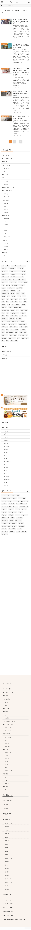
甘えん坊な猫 (7, 479)
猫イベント (5, 318)
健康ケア (13, 290)
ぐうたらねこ (12, 268)
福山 (3, 329)
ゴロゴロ (11, 509)
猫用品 (5, 240)
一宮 (11, 282)
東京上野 (4, 307)
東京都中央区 (17, 307)
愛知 (20, 302)
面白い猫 (6, 485)
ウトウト (4, 509)
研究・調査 (6, 212)
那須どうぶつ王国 (23, 335)
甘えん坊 (4, 529)
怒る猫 (11, 520)
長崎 (18, 338)
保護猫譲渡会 (5, 290)
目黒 (21, 327)
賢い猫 (5, 482)
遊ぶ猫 (18, 531)
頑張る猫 (24, 531)
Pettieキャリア (8, 915)
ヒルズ (24, 274)
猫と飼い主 (6, 464)
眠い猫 (19, 529)
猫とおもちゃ (7, 443)
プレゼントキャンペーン (17, 276)
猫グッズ (6, 249)
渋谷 (16, 315)
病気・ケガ (6, 194)
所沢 (25, 302)
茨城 (21, 332)
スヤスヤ (17, 509)
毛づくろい (18, 520)
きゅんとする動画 (6, 501)
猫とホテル (6, 168)
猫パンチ (14, 526)
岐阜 (20, 299)
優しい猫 (4, 515)
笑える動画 (5, 531)
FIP (3, 265)
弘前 (12, 302)
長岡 (14, 338)
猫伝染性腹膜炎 (23, 324)
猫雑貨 (5, 252)
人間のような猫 (13, 512)
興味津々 (12, 531)
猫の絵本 (4, 324)
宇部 (24, 296)
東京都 (10, 307)
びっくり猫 (11, 503)
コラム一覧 (6, 155)
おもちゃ (6, 246)
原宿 (23, 293)
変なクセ (17, 515)
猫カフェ (6, 171)
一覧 (27, 261)
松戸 (17, 310)
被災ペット (5, 335)
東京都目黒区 (5, 310)
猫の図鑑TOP (7, 351)
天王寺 (19, 296)
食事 (5, 234)
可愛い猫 (6, 434)
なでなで (4, 503)
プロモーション (7, 158)
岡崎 (25, 299)
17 (21, 142)
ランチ (24, 279)
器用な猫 (11, 515)
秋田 (12, 329)
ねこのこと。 (5, 274)
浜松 (12, 315)
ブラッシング (5, 276)
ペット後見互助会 (6, 279)
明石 (13, 304)
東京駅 (12, 310)
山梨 (16, 299)
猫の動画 (5, 428)
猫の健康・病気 (7, 190)
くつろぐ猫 (16, 501)
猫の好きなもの (6, 526)
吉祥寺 (3, 296)
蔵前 (25, 332)
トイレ (5, 227)
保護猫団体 (19, 288)
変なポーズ (25, 515)
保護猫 (5, 162)
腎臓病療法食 (9, 332)
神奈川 (25, 327)
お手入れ (6, 224)
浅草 (7, 315)
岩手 (3, 302)
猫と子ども (6, 452)
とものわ (23, 271)
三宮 (15, 282)
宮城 (3, 299)
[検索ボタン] (29, 2)
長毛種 (5, 358)
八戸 (18, 290)
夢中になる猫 (5, 517)
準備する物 (6, 218)
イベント (6, 181)
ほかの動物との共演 (21, 503)
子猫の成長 (5, 520)
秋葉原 (16, 329)
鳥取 (16, 340)
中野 (3, 285)
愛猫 (16, 302)
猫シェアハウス (6, 321)
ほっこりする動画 (6, 506)
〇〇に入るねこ (6, 495)
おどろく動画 (15, 495)
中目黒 (25, 282)
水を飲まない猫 (15, 313)
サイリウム (20, 268)
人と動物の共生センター (18, 285)
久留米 (8, 285)
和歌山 (13, 296)
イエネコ (13, 265)
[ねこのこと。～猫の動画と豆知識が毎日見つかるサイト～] (15, 2)
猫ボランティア (13, 324)
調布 (11, 335)
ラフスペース (16, 279)
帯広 (7, 302)
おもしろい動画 (6, 498)
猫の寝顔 (6, 467)
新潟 (8, 304)
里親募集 (4, 338)
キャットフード (8, 243)
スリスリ (24, 509)
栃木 (26, 310)
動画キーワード (6, 491)
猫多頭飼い (21, 526)
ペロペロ (4, 512)
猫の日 (22, 321)
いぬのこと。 (21, 265)
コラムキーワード (7, 261)
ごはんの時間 (24, 501)
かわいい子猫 (7, 431)
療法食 (15, 327)
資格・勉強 (6, 203)
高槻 (7, 340)
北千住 (18, 293)
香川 (27, 338)
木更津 (23, 304)
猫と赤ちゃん (7, 461)
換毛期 (3, 304)
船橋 (16, 332)
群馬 (3, 332)
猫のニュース (7, 178)
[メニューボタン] (2, 2)
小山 (7, 299)
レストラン (5, 282)
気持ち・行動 (7, 237)
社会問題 (6, 184)
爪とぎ (21, 315)
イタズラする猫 (24, 506)
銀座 (10, 338)
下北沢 (20, 282)
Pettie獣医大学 (8, 911)
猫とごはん (6, 446)
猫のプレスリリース (8, 187)
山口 (12, 299)
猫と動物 (6, 449)
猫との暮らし (7, 174)
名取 (8, 296)
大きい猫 (6, 437)
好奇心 (12, 517)
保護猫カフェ (10, 288)
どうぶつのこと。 (14, 271)
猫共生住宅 (5, 327)
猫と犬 (5, 455)
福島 (7, 329)
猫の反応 (21, 523)
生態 (5, 206)
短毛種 (5, 355)
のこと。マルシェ (15, 274)
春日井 (18, 304)
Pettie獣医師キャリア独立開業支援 (14, 919)
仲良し (20, 512)
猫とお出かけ (7, 165)
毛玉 (7, 313)
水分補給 (23, 313)
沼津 (3, 315)
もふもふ (15, 506)
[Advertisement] (15, 375)
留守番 (5, 231)
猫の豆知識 (6, 200)
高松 (3, 340)
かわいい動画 (22, 498)
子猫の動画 (19, 517)
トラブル (6, 209)
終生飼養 (22, 329)
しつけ (5, 221)
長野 (23, 338)
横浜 (3, 313)
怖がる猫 (6, 440)
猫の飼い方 (6, 215)
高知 (12, 340)
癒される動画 (12, 529)
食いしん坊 (5, 534)
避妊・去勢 (6, 197)
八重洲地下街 (5, 293)
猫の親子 (6, 470)
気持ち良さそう (6, 523)
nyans (7, 265)
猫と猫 (5, 458)
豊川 (15, 335)
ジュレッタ (5, 271)
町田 (11, 327)
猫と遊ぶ (14, 523)
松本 (22, 310)
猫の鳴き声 (6, 476)
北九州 (12, 293)
